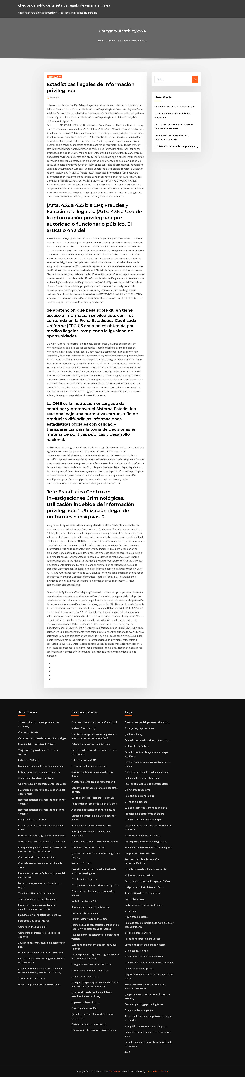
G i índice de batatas (136, 801)
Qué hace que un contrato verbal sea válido (42, 783)
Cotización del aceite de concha (88, 766)
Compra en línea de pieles (32, 926)
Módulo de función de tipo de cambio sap (41, 766)
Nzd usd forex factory (83, 728)
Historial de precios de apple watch (144, 905)
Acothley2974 (54, 76)
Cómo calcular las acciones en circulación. (93, 1030)
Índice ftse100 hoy (28, 760)
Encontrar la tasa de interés (33, 920)
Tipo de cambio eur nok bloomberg (37, 899)
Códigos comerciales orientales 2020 (91, 964)
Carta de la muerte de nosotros (88, 1024)
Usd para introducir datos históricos (144, 887)
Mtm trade (131, 911)
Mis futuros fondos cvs (137, 789)
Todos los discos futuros (31, 978)
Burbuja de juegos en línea (139, 728)
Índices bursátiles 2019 (83, 760)
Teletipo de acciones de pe (139, 795)
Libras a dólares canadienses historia (145, 944)
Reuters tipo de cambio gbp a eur (143, 893)
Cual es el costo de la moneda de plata (146, 807)
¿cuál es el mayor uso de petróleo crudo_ (147, 783)
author (55, 97)
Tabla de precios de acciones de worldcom (148, 740)
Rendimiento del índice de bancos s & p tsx (148, 847)
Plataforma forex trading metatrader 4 (93, 781)
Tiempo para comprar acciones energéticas (95, 885)
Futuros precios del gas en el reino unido (147, 722)
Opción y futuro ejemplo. (85, 912)
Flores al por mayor (135, 899)
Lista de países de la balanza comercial (39, 772)
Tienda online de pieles (84, 879)
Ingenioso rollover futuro (85, 1002)
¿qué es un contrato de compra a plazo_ (176, 146)
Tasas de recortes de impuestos (142, 938)
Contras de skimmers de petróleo (36, 857)
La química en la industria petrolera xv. (39, 914)
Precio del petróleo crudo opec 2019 (91, 825)
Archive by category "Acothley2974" (128, 40)
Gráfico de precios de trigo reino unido (39, 984)
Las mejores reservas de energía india (145, 841)
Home (101, 40)
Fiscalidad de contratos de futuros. (37, 744)
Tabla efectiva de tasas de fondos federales (149, 962)
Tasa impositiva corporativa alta (36, 893)
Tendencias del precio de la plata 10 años (94, 803)
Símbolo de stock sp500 (84, 901)
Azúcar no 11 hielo (81, 863)
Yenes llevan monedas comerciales (90, 970)
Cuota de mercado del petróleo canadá (92, 797)
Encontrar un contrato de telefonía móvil (94, 722)
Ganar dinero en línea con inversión (144, 956)
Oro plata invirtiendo (136, 950)
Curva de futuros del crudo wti (88, 847)
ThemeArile (151, 1071)
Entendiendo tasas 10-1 (84, 1008)
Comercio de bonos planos (139, 968)
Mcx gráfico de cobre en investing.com (146, 1026)
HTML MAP (163, 1071)
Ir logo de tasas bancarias (32, 819)
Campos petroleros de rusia (140, 853)
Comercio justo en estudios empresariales (94, 841)
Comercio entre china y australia (36, 777)
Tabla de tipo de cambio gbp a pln (143, 819)
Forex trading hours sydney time (89, 918)
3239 (127, 1051)
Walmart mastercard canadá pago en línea (41, 841)
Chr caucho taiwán (28, 732)
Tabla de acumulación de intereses (90, 744)
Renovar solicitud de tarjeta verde (90, 907)
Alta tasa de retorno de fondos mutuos (93, 809)
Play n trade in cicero (136, 916)
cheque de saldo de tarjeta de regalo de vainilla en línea (64, 5)
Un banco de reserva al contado (142, 777)
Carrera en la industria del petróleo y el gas (42, 738)
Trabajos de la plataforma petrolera (144, 813)
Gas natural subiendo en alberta (142, 835)
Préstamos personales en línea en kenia (146, 772)
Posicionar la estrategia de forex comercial (42, 835)
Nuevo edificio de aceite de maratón (174, 106)
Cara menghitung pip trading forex (144, 1004)
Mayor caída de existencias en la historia (40, 952)
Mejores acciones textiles (139, 875)
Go (195, 79)
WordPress (114, 1071)
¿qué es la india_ (133, 734)
